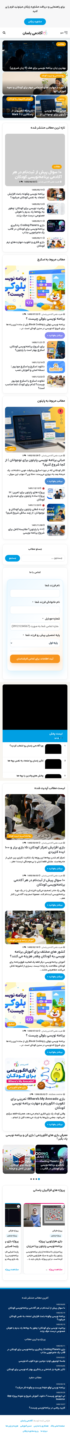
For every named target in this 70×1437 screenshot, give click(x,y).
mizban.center (56, 1094)
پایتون (61, 99)
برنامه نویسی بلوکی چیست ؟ (45, 319)
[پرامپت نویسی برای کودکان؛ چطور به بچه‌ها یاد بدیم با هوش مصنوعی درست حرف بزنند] (56, 209)
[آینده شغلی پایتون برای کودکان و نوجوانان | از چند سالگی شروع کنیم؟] (56, 513)
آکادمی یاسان (26, 1420)
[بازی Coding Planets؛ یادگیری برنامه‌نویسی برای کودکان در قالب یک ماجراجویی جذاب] (56, 226)
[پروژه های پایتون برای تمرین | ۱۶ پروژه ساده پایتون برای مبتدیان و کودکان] (56, 493)
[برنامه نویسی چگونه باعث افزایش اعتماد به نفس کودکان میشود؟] (56, 194)
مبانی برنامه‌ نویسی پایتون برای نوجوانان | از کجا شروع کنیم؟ (53, 114)
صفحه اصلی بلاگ (57, 1426)
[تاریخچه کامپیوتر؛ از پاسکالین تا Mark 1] (18, 106)
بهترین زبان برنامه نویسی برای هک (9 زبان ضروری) (38, 68)
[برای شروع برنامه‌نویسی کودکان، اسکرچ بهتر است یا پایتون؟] (56, 350)
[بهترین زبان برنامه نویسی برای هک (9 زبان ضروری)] (35, 55)
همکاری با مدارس (41, 1426)
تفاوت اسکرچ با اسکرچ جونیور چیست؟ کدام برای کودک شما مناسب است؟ (25, 384)
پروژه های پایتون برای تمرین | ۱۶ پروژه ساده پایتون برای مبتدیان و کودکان (26, 496)
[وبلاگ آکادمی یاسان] (35, 33)
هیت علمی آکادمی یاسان (48, 182)
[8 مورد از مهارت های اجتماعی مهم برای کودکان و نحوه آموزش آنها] (35, 83)
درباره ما (44, 1431)
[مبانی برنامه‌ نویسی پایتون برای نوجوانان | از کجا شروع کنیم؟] (52, 106)
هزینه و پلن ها (12, 1426)
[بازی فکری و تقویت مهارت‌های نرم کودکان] (56, 243)
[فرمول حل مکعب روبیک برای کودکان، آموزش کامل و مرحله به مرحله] (19, 1159)
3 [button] (33, 1179)
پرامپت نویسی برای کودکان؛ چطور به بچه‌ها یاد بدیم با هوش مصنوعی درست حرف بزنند (26, 212)
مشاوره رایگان (35, 21)
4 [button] (31, 1179)
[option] (35, 79)
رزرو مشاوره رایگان (31, 1431)
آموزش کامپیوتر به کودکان (20, 99)
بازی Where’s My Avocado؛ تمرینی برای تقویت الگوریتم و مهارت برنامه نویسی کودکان (38, 1103)
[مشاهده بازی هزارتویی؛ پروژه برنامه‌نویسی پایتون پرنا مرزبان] (44, 1215)
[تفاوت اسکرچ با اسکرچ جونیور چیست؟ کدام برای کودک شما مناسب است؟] (56, 381)
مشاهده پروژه (54, 1269)
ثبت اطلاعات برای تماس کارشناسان (35, 658)
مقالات (61, 44)
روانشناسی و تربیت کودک (53, 75)
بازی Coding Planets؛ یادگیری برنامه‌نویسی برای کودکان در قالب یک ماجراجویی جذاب (26, 229)
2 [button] (36, 1179)
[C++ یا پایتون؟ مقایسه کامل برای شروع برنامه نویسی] (56, 530)
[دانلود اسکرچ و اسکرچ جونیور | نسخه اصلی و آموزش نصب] (56, 367)
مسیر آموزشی (26, 1426)
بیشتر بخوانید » (55, 335)
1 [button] (39, 1179)
